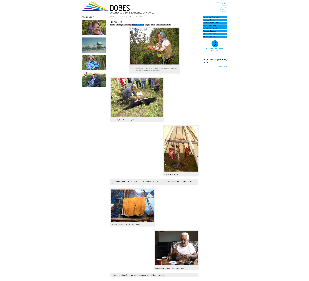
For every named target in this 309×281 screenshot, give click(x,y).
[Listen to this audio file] (94, 35)
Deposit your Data (209, 25)
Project (147, 25)
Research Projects (209, 31)
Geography (127, 25)
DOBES (112, 16)
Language (119, 25)
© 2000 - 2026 (223, 66)
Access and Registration (211, 17)
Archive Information (210, 36)
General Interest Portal (211, 23)
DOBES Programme (210, 34)
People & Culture (138, 25)
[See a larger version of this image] (94, 52)
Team (153, 25)
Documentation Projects (211, 28)
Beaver (132, 16)
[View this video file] (94, 69)
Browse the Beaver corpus (215, 50)
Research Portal (208, 20)
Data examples (161, 25)
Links (169, 25)
